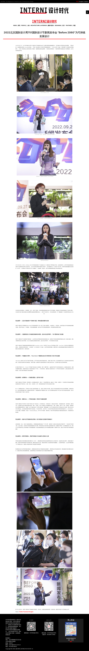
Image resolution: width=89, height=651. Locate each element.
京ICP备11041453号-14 (27, 648)
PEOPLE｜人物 (25, 25)
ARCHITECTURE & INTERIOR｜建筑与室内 (42, 25)
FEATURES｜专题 (70, 25)
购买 (71, 641)
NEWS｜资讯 (16, 25)
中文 (77, 1)
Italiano (86, 1)
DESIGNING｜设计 (60, 25)
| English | (81, 1)
